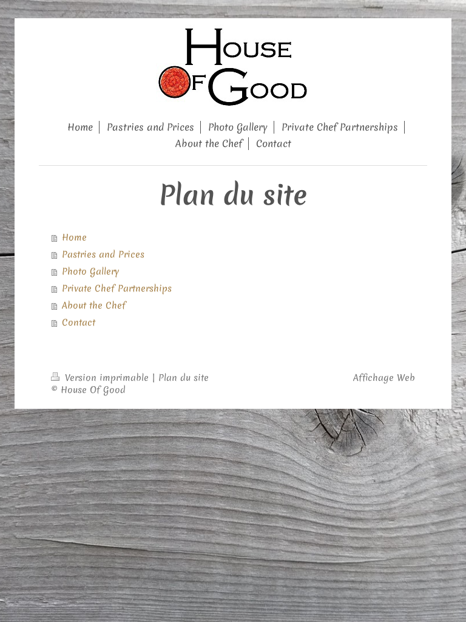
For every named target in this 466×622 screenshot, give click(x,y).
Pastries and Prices (103, 254)
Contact (78, 322)
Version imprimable (107, 378)
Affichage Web (384, 378)
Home (74, 237)
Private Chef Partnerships (117, 288)
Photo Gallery (90, 271)
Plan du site (183, 378)
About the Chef (94, 305)
